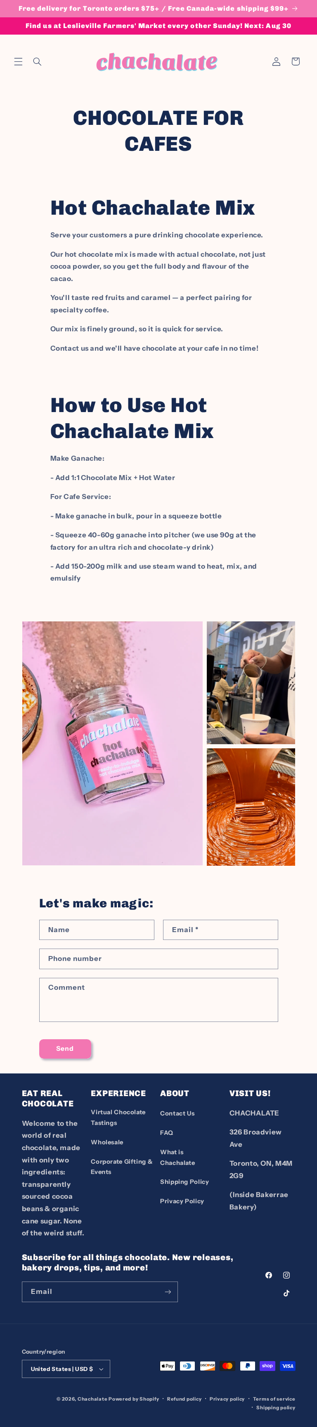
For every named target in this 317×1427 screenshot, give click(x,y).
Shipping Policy (184, 1182)
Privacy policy (227, 1399)
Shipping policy (275, 1408)
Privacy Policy (182, 1201)
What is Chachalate (177, 1157)
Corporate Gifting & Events (121, 1167)
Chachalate (92, 1399)
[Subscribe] (167, 1292)
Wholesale (107, 1142)
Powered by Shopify (134, 1399)
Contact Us (177, 1113)
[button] (18, 61)
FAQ (166, 1132)
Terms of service (274, 1399)
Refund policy (184, 1399)
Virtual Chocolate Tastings (118, 1117)
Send (65, 1048)
